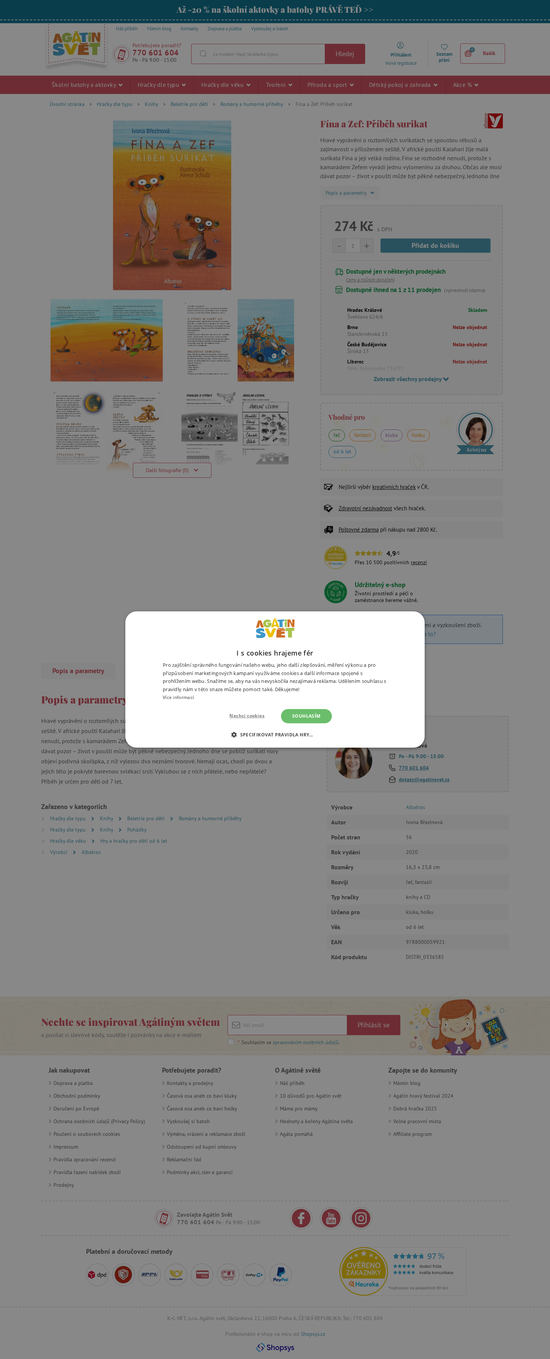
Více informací (178, 697)
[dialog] (275, 679)
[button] (275, 734)
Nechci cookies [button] (247, 715)
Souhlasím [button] (306, 716)
